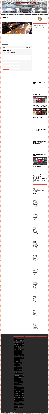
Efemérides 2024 (16, 361)
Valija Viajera (21, 407)
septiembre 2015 (35, 318)
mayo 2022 (34, 240)
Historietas (15, 370)
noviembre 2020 (35, 257)
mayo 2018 (34, 287)
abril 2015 (34, 324)
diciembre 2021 (35, 244)
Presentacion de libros (19, 388)
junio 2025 (34, 208)
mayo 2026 (34, 198)
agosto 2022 (35, 236)
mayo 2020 (34, 263)
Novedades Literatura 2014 (18, 384)
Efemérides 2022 (17, 359)
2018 (15, 338)
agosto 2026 (35, 195)
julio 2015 (34, 321)
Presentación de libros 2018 (21, 391)
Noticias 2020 (17, 380)
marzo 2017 (34, 301)
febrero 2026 (35, 201)
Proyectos (16, 401)
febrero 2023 (35, 231)
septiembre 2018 (35, 283)
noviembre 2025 (35, 203)
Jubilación (19, 370)
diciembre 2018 (35, 280)
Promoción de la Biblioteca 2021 (21, 399)
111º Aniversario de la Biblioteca (38, 180)
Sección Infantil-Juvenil (30, 14)
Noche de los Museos (20, 375)
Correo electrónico (6, 64)
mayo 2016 (34, 311)
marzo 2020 (34, 266)
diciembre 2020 (35, 256)
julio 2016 (34, 309)
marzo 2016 (34, 313)
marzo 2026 (34, 200)
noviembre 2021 (35, 245)
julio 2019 (34, 273)
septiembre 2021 (35, 247)
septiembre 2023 (35, 226)
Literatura (15, 372)
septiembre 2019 (35, 271)
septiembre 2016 (35, 307)
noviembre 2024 (35, 215)
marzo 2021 (34, 254)
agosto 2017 (35, 296)
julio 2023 (34, 228)
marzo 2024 (34, 220)
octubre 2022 (35, 234)
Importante (34, 170)
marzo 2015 (34, 325)
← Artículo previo (5, 47)
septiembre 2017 (35, 295)
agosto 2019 (35, 272)
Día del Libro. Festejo (36, 174)
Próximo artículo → (28, 47)
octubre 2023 (35, 225)
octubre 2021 (35, 246)
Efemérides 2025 (17, 363)
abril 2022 (34, 241)
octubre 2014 (35, 329)
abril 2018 (34, 288)
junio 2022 (34, 239)
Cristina (34, 188)
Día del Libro (35, 176)
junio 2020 (34, 262)
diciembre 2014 (35, 327)
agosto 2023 (35, 227)
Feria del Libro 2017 (18, 368)
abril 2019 (34, 276)
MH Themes (13, 412)
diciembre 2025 (35, 202)
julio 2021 (34, 249)
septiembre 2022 (35, 235)
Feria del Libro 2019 (17, 369)
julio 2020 (34, 261)
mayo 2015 (34, 323)
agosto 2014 (35, 331)
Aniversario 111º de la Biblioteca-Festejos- (39, 178)
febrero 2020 (35, 267)
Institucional (7, 14)
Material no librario (41, 14)
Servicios (13, 14)
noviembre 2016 (35, 304)
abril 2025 (34, 211)
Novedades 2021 (16, 383)
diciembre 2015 (35, 315)
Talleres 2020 (16, 407)
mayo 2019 (34, 275)
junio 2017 (34, 298)
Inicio (3, 14)
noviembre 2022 (35, 233)
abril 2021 (34, 253)
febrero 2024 (35, 221)
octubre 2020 (35, 258)
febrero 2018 (35, 290)
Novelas (15, 386)
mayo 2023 (34, 230)
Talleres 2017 (21, 404)
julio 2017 (34, 297)
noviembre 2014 (35, 328)
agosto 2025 (35, 206)
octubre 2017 (35, 294)
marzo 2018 (34, 289)
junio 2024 (34, 219)
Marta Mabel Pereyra (15, 19)
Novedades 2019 (5, 44)
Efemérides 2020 (19, 355)
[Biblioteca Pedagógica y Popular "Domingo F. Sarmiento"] (24, 12)
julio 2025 (34, 207)
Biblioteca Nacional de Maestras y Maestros (22, 342)
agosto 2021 (35, 248)
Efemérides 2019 (17, 352)
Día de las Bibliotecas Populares (19, 349)
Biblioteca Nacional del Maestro (23, 340)
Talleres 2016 (15, 404)
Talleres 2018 (16, 406)
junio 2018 (34, 286)
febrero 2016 (35, 314)
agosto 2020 (35, 260)
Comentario (4, 54)
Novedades (21, 381)
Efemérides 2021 (19, 358)
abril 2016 (34, 312)
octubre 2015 (35, 317)
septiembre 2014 (35, 330)
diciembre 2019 (35, 268)
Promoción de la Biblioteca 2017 (21, 393)
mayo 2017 (34, 299)
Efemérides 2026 (17, 364)
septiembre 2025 (35, 205)
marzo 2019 (34, 277)
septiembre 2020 (35, 259)
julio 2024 (34, 218)
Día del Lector (35, 169)
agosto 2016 (35, 308)
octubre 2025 (35, 204)
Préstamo (41, 186)
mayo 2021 (34, 252)
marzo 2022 (34, 242)
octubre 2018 (35, 282)
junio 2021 (34, 250)
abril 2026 (34, 199)
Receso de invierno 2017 (17, 403)
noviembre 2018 (35, 281)
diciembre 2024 (35, 214)
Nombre (4, 61)
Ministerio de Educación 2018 (18, 373)
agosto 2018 (35, 284)
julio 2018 (34, 285)
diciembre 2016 (35, 303)
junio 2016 (34, 310)
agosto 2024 (35, 217)
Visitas (15, 409)
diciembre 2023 (35, 222)
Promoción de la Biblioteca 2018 (21, 395)
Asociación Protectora (20, 14)
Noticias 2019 (17, 378)
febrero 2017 (35, 302)
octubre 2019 (35, 270)
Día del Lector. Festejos (36, 168)
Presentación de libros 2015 (17, 389)
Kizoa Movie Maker (41, 38)
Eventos (15, 366)
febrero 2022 (35, 243)
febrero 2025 (35, 213)
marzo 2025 (34, 212)
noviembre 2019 (35, 269)
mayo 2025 (34, 209)
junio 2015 (34, 322)
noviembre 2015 (35, 316)
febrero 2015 (35, 326)
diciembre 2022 (35, 232)
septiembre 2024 (35, 216)
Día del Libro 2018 (17, 351)
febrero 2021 (35, 255)
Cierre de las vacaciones (18, 346)
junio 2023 (34, 229)
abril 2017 (34, 300)
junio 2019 (34, 274)
